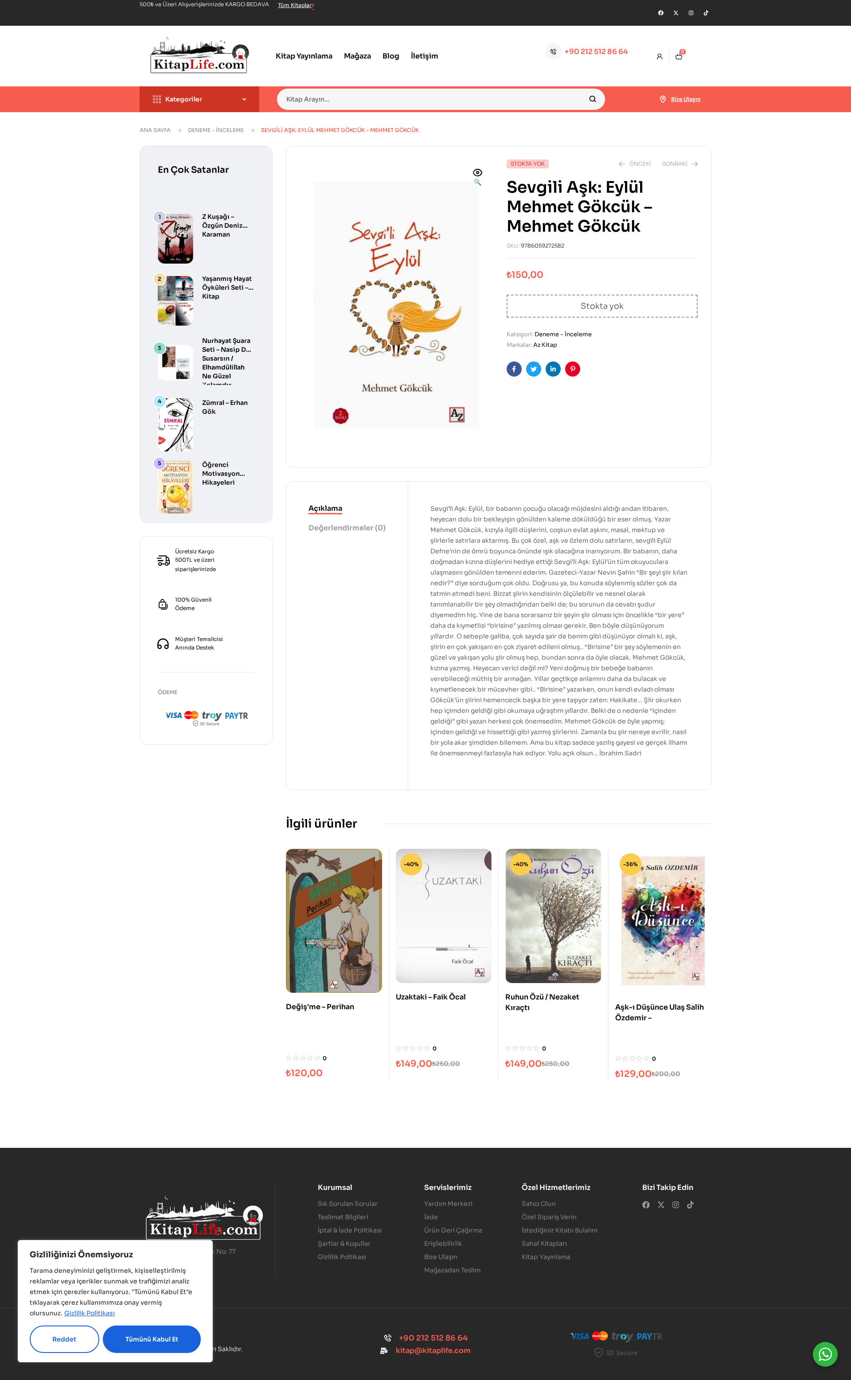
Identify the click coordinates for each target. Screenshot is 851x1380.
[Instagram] (691, 13)
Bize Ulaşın (686, 99)
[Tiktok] (706, 13)
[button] (477, 178)
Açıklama (325, 508)
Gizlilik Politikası (89, 1313)
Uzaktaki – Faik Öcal (431, 997)
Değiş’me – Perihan (320, 1006)
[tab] (347, 509)
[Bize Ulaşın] (663, 99)
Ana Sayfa (155, 130)
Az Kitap (545, 345)
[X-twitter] (676, 13)
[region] (115, 1301)
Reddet (64, 1339)
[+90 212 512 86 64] (553, 51)
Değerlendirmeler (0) (347, 528)
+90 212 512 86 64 (596, 51)
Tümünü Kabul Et (151, 1339)
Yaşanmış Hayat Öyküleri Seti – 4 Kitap (228, 287)
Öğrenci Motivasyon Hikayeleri (221, 473)
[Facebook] (661, 13)
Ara (593, 99)
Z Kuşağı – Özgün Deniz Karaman (222, 225)
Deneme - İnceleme (216, 130)
